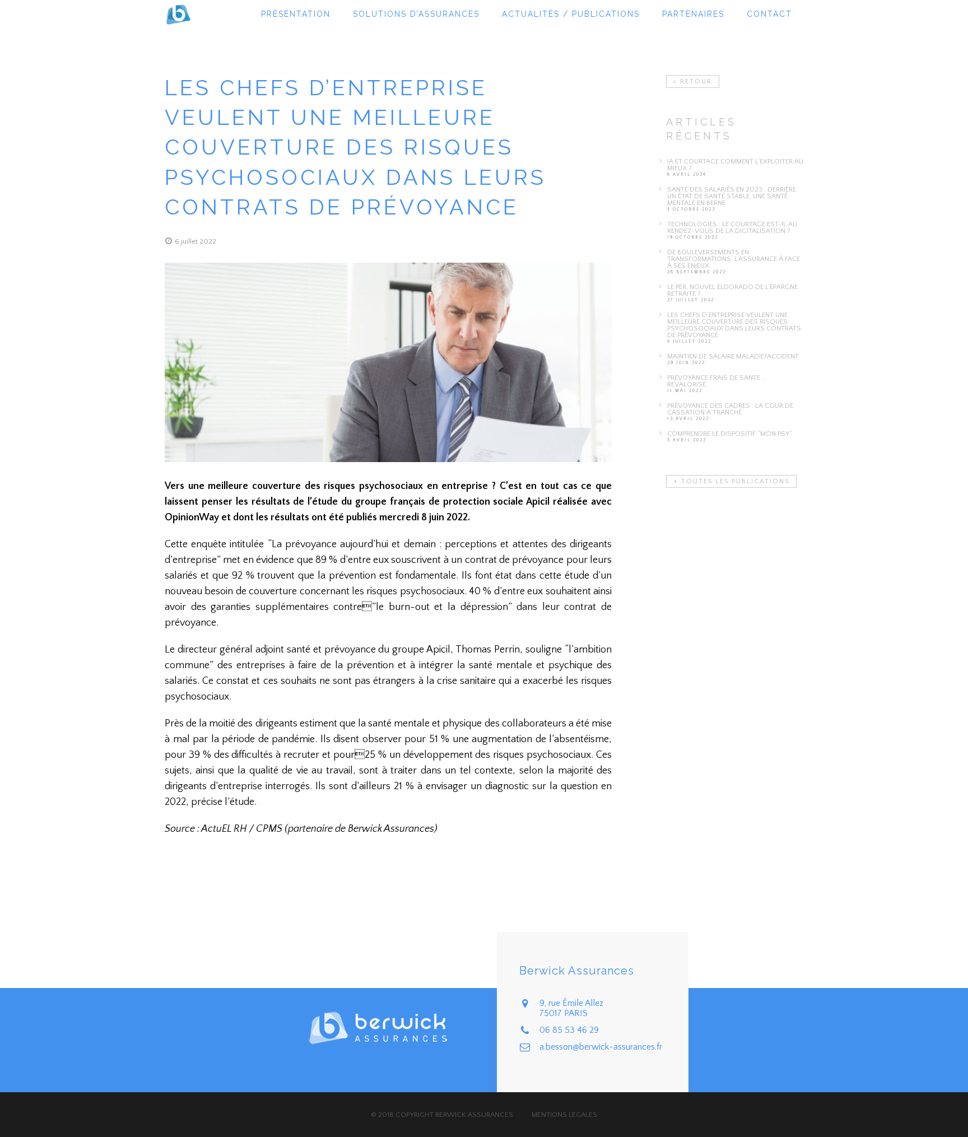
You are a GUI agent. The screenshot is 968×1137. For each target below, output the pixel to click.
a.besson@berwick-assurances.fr (600, 1047)
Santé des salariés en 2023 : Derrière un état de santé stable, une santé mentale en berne (731, 196)
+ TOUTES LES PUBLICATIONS (731, 481)
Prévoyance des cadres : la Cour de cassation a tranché (730, 409)
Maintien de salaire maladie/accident (733, 356)
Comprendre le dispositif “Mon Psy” (729, 433)
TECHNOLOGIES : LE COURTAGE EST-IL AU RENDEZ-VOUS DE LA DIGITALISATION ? (732, 227)
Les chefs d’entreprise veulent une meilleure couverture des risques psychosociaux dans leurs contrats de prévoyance (734, 325)
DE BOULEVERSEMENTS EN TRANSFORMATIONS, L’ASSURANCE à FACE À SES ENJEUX (733, 258)
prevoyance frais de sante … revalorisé (716, 381)
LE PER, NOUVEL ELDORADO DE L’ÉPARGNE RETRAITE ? (732, 290)
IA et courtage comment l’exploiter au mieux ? (735, 164)
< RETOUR (692, 81)
